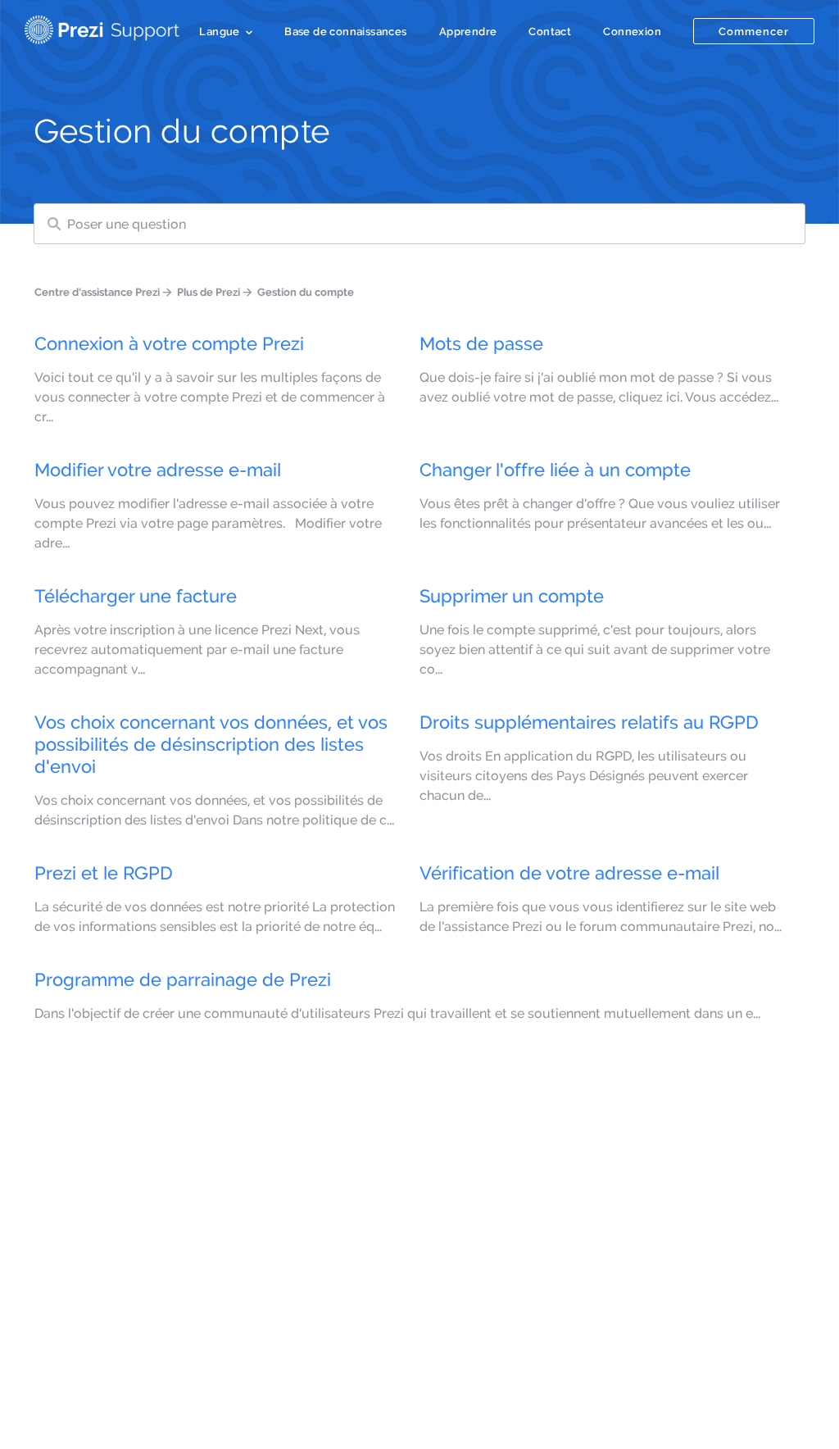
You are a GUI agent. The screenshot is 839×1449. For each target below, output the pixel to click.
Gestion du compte (305, 291)
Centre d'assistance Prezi (97, 291)
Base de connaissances (345, 31)
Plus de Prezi (208, 291)
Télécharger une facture (135, 595)
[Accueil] (102, 26)
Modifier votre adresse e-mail (157, 469)
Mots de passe (481, 343)
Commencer (754, 31)
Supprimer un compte (512, 595)
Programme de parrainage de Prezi (182, 979)
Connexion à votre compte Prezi (169, 343)
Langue (219, 31)
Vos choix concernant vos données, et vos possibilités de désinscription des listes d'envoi (211, 744)
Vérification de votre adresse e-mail (569, 872)
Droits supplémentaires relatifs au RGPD (589, 722)
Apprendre (468, 31)
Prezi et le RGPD (103, 872)
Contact (549, 31)
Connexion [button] (632, 31)
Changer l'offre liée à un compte (555, 469)
